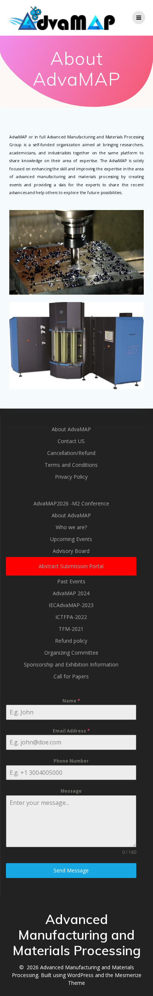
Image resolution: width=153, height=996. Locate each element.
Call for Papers (71, 676)
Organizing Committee (71, 652)
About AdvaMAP (71, 429)
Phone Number (71, 761)
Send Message (71, 870)
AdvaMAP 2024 (71, 593)
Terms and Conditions (71, 464)
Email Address (71, 731)
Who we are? (71, 527)
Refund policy (71, 640)
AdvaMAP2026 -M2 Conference (71, 503)
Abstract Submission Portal (71, 566)
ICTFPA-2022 (71, 616)
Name (71, 701)
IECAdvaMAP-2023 (71, 605)
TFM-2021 (71, 628)
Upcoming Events (71, 539)
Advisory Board (71, 550)
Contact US (71, 441)
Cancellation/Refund (71, 452)
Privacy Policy (71, 476)
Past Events (71, 581)
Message (71, 791)
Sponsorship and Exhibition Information (71, 664)
